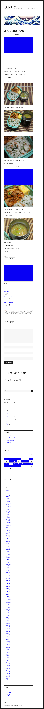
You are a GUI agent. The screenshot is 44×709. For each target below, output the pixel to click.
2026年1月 (8, 501)
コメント (6, 327)
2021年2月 (8, 596)
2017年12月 (8, 657)
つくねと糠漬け (9, 442)
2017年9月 (8, 662)
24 (10, 466)
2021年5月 (8, 591)
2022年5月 (8, 572)
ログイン (7, 690)
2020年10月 (8, 602)
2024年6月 (8, 532)
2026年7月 (8, 491)
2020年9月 (8, 604)
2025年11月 (8, 504)
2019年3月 (8, 633)
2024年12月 (8, 522)
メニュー (7, 12)
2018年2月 (8, 654)
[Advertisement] (19, 45)
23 (6, 466)
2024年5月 (8, 533)
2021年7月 (8, 588)
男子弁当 (14, 313)
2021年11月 (8, 581)
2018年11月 (8, 639)
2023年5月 (8, 552)
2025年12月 (8, 503)
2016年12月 (8, 676)
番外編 (7, 423)
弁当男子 (28, 312)
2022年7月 (8, 569)
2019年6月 (8, 628)
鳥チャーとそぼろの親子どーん (12, 437)
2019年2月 (8, 634)
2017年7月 (8, 665)
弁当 (25, 312)
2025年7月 (8, 511)
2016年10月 (8, 679)
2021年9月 (8, 585)
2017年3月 (8, 671)
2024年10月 (8, 525)
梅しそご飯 (7, 313)
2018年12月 (8, 638)
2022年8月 (8, 567)
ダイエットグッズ (9, 415)
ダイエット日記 (9, 416)
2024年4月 (8, 535)
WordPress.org (9, 695)
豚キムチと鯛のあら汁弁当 (8, 296)
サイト (5, 356)
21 (27, 463)
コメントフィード (9, 694)
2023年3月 (8, 556)
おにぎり (28, 310)
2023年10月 (8, 544)
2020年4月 (8, 612)
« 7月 (10, 470)
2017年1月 (8, 675)
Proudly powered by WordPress (16, 705)
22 (31, 463)
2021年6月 (8, 589)
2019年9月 (8, 623)
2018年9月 (8, 642)
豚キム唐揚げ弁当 (7, 291)
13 (22, 461)
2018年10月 (8, 641)
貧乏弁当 (26, 313)
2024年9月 (8, 527)
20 (22, 463)
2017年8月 (8, 663)
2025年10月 (8, 506)
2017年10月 (8, 660)
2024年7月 (8, 530)
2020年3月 (8, 614)
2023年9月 (8, 546)
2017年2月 (8, 673)
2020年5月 (8, 610)
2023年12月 (8, 541)
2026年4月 (8, 496)
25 (14, 466)
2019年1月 (8, 636)
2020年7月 (8, 607)
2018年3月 (8, 652)
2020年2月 (8, 615)
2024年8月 (8, 528)
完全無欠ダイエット (10, 419)
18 (14, 463)
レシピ (7, 418)
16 (6, 463)
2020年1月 (8, 617)
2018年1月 (8, 655)
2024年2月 (8, 538)
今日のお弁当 (18, 312)
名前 (5, 345)
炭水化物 (11, 313)
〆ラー (7, 413)
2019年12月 (8, 618)
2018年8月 (8, 644)
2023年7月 (8, 549)
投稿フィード (8, 692)
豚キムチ (23, 313)
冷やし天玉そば (9, 435)
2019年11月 (8, 620)
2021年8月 (8, 586)
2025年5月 (8, 514)
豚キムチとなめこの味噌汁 (8, 302)
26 (18, 466)
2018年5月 (8, 649)
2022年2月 (8, 577)
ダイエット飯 (8, 312)
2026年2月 (8, 499)
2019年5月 (8, 630)
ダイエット (22, 311)
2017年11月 (8, 659)
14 (27, 461)
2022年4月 (8, 573)
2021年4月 (8, 593)
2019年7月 (8, 626)
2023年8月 (8, 548)
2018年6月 (8, 647)
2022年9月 (8, 565)
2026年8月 (8, 490)
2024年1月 (8, 540)
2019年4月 (8, 631)
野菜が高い (30, 313)
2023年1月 (8, 559)
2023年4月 (8, 554)
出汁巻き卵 (22, 312)
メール (6, 350)
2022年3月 (8, 575)
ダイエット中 (26, 311)
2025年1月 (8, 520)
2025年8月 (8, 509)
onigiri (25, 310)
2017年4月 (8, 670)
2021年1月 (8, 597)
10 (10, 461)
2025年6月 (8, 512)
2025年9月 (8, 508)
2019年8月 (8, 625)
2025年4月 (8, 516)
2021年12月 (8, 580)
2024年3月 (8, 536)
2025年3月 (8, 517)
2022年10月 (8, 564)
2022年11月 (8, 562)
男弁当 (17, 310)
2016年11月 (8, 678)
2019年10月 (8, 622)
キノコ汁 (18, 311)
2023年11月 (8, 543)
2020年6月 (8, 609)
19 (18, 463)
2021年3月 (8, 594)
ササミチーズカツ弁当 (10, 439)
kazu (7, 310)
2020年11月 (8, 601)
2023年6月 (8, 551)
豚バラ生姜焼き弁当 (10, 440)
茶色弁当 (20, 313)
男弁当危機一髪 (10, 7)
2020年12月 (8, 599)
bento (20, 310)
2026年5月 (8, 495)
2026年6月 (8, 493)
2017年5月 (8, 668)
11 (14, 461)
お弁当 (8, 311)
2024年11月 (8, 524)
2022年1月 (8, 578)
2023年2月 (8, 557)
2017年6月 (8, 667)
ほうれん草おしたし (13, 311)
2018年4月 (8, 651)
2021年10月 (8, 583)
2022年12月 (8, 561)
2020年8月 (8, 606)
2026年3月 (8, 498)
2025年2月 (8, 519)
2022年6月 (8, 570)
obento (22, 310)
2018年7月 (8, 646)
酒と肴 (7, 424)
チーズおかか (13, 312)
